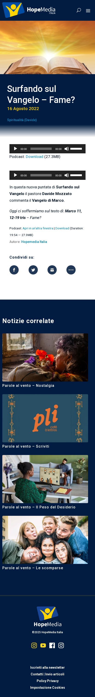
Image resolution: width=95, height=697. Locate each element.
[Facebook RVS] (52, 646)
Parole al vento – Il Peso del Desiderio (39, 507)
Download (34, 156)
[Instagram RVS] (61, 646)
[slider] (76, 148)
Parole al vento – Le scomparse (32, 568)
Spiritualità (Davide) (22, 120)
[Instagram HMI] (34, 646)
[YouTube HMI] (43, 646)
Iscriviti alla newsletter (47, 667)
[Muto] (66, 148)
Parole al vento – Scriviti (25, 446)
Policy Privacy (48, 681)
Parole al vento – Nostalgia (28, 385)
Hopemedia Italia (34, 242)
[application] (47, 148)
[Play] (15, 148)
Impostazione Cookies (47, 687)
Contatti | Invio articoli (47, 674)
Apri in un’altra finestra (38, 228)
